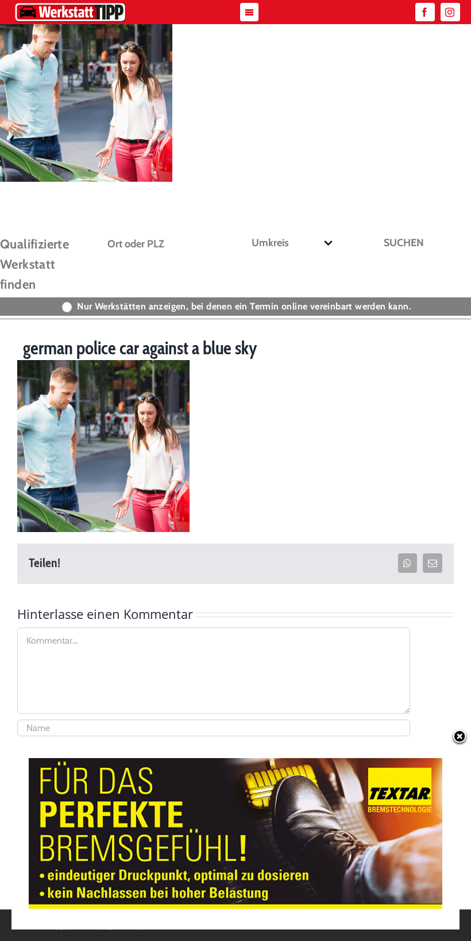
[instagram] (450, 12)
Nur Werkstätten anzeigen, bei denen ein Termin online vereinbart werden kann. (244, 306)
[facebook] (425, 12)
